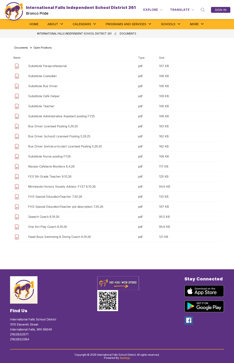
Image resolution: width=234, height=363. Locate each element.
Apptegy (125, 357)
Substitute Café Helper (44, 96)
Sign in (221, 10)
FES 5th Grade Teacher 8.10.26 (49, 176)
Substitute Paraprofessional (47, 66)
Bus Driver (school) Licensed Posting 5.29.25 (59, 136)
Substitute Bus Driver (43, 86)
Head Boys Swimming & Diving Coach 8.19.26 (59, 237)
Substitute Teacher (41, 106)
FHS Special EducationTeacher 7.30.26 (55, 196)
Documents (128, 33)
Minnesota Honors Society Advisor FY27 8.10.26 (62, 186)
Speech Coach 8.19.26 (43, 216)
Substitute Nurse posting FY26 (49, 156)
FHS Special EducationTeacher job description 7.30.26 (65, 206)
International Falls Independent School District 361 (74, 33)
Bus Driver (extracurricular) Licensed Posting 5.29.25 (65, 146)
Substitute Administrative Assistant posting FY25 (61, 116)
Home (34, 24)
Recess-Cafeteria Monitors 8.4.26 (51, 166)
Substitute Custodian (42, 76)
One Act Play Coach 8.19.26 (47, 227)
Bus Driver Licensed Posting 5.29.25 (53, 126)
